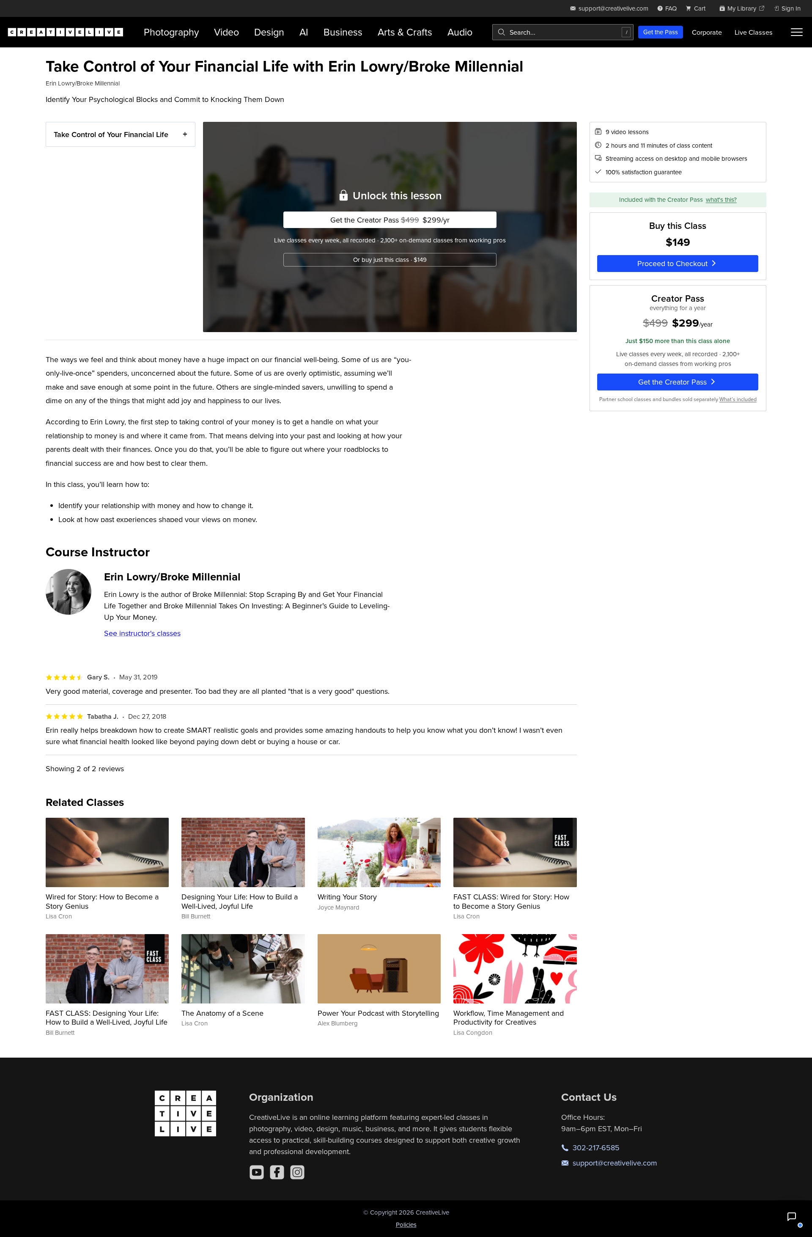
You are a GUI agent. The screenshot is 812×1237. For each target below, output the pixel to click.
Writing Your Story (347, 896)
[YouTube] (256, 1172)
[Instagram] (297, 1172)
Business (343, 32)
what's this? (721, 199)
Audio (459, 32)
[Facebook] (277, 1172)
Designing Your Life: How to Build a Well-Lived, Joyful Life (239, 901)
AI (303, 32)
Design (269, 32)
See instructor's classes (142, 633)
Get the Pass (660, 31)
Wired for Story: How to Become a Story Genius (102, 901)
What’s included (738, 398)
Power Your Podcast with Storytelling (378, 1013)
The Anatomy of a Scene (222, 1013)
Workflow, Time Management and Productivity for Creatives (508, 1018)
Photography (171, 32)
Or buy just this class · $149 (390, 259)
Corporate (707, 32)
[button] (792, 1217)
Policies (406, 1224)
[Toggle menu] (796, 32)
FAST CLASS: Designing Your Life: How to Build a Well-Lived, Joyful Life (106, 1018)
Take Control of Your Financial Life (111, 134)
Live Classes (754, 32)
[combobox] (563, 32)
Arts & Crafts (405, 32)
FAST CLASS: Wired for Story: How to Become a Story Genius (511, 901)
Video (226, 32)
